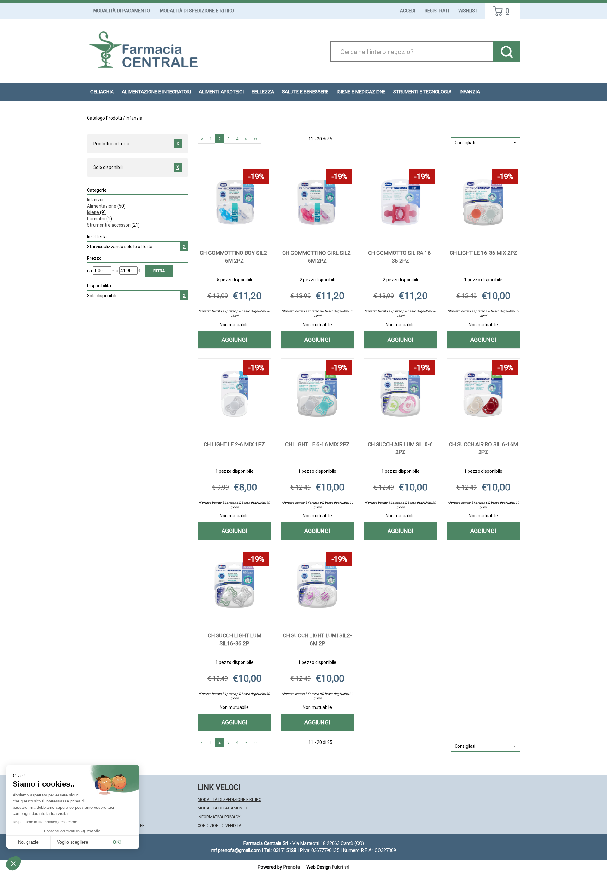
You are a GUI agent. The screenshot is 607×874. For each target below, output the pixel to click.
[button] (485, 142)
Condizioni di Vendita (220, 825)
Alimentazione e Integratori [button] (156, 92)
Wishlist (468, 10)
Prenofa (291, 867)
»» (255, 139)
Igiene (96, 212)
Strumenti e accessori (113, 225)
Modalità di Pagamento (121, 11)
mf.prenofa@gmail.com (236, 850)
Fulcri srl (340, 867)
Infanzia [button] (469, 92)
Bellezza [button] (263, 92)
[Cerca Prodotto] (506, 51)
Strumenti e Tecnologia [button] (422, 92)
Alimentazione (106, 206)
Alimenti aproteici (221, 92)
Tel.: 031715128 (280, 850)
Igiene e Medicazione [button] (360, 92)
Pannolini (99, 218)
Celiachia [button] (102, 92)
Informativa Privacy (219, 817)
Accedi (407, 10)
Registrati (437, 10)
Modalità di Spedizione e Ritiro (197, 11)
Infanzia (95, 199)
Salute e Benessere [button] (305, 92)
